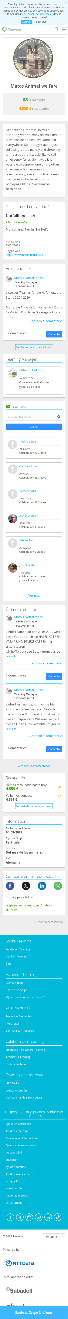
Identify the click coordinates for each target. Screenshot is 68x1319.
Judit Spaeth (26, 565)
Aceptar (26, 21)
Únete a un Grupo (16, 990)
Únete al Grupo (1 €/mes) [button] (34, 1312)
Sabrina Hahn (27, 540)
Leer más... (12, 317)
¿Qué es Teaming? (17, 956)
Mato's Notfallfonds (28, 278)
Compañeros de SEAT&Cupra (24, 1097)
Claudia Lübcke (28, 466)
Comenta (54, 334)
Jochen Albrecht (28, 515)
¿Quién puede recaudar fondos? (25, 997)
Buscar (34, 426)
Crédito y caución (16, 1090)
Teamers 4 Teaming (18, 1057)
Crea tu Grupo (14, 983)
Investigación (14, 1188)
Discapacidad (14, 1152)
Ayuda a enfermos (17, 1131)
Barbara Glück (27, 491)
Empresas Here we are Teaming (25, 1049)
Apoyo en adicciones (18, 1124)
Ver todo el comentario (46, 321)
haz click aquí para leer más (36, 14)
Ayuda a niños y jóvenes (20, 1174)
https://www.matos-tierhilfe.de (24, 255)
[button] (60, 788)
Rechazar (41, 21)
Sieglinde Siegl (27, 441)
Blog (8, 963)
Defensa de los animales (21, 1145)
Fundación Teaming (18, 949)
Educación (12, 1159)
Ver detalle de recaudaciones (34, 806)
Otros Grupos (14, 1202)
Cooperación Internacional (22, 1138)
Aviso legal (12, 1023)
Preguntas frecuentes (19, 1016)
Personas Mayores (17, 1195)
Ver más (34, 595)
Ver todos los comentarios (34, 766)
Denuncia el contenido (49, 922)
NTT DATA (12, 1083)
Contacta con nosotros (20, 1030)
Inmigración (13, 1181)
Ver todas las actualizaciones (34, 347)
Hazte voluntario (16, 1064)
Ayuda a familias (16, 1167)
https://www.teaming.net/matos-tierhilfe (29, 907)
